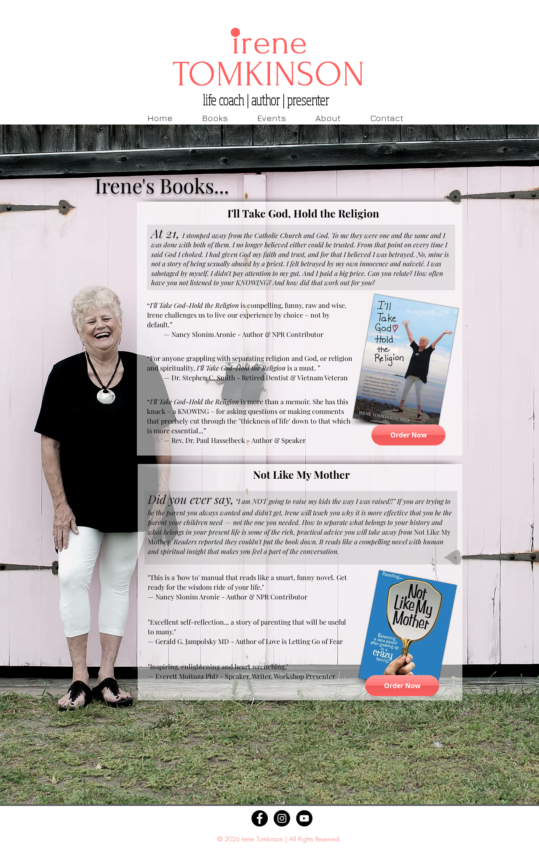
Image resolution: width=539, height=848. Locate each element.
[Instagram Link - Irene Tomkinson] (282, 818)
